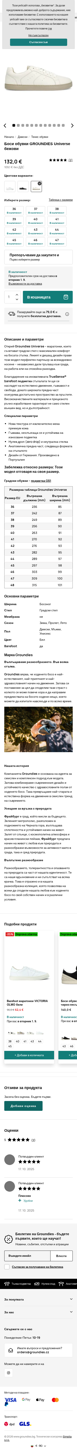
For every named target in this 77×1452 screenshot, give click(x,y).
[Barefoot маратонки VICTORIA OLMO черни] (11, 1031)
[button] (4, 125)
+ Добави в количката (29, 1055)
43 (32, 1041)
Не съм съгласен (38, 35)
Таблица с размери (61, 200)
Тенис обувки (39, 137)
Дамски (22, 137)
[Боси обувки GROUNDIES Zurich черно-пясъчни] (65, 1036)
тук (50, 28)
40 (17, 1041)
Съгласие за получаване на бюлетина (37, 1267)
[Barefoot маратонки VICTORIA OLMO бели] (39, 1031)
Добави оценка (23, 1106)
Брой (8, 297)
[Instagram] (8, 1373)
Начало (9, 137)
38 (10, 1041)
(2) (70, 160)
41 (25, 1041)
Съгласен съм (38, 42)
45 (10, 1046)
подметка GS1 (41, 481)
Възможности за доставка (25, 283)
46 (71, 1046)
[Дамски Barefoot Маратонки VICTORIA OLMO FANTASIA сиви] (30, 1031)
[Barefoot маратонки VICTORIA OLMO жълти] (21, 1031)
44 (39, 1041)
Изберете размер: (17, 200)
